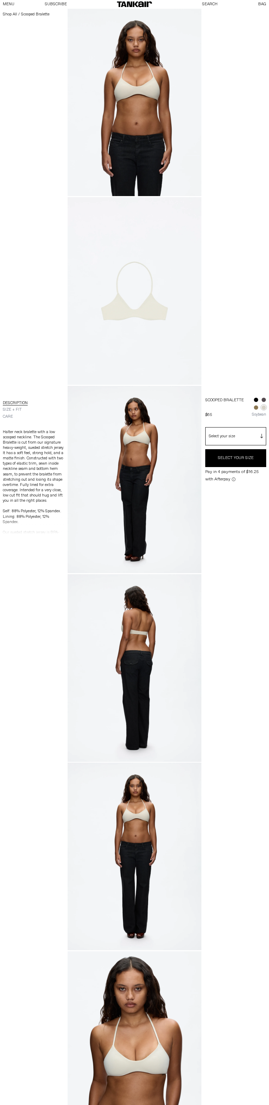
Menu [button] (8, 4)
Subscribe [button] (56, 4)
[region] (135, 528)
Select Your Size (236, 458)
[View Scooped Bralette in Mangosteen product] (263, 399)
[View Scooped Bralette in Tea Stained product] (256, 407)
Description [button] (15, 403)
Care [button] (8, 416)
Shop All (10, 14)
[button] (134, 4)
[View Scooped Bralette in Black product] (256, 399)
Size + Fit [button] (12, 409)
